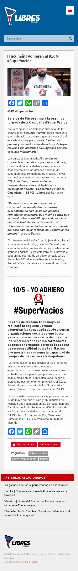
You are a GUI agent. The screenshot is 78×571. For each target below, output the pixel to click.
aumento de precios (24, 458)
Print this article (24, 444)
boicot (44, 458)
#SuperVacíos (38, 453)
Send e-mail (49, 444)
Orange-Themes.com (28, 562)
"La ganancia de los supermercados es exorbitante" (36, 485)
